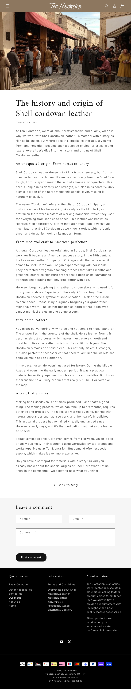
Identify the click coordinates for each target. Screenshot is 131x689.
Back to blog (68, 485)
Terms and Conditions (61, 584)
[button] (7, 6)
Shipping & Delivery (60, 609)
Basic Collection (19, 584)
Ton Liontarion (70, 670)
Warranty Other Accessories (57, 600)
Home (12, 605)
